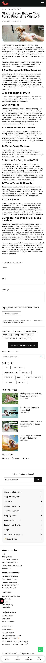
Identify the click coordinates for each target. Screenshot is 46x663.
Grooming (26, 372)
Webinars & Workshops (10, 576)
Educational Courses (9, 579)
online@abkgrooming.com (11, 635)
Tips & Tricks (9, 382)
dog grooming (30, 331)
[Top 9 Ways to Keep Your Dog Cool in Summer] (10, 443)
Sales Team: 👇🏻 (7, 630)
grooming (7, 335)
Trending (21, 382)
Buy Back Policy (7, 605)
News (19, 377)
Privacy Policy (7, 557)
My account (6, 568)
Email (4, 278)
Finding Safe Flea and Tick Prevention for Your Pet (30, 395)
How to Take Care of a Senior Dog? (29, 409)
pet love (22, 338)
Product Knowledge (33, 377)
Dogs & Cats (18, 368)
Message (5, 289)
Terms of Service (14, 322)
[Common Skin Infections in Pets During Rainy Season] (10, 426)
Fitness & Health (13, 9)
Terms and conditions (10, 560)
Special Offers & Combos (11, 596)
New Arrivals (6, 599)
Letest (22, 335)
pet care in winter (10, 338)
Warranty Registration (10, 582)
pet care (30, 335)
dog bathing (18, 331)
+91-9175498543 (8, 633)
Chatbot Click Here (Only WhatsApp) (15, 641)
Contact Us (6, 619)
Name (4, 268)
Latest (15, 335)
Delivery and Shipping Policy (12, 565)
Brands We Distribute (9, 588)
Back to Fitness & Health (24, 345)
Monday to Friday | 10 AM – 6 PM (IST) (15, 644)
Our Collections (7, 616)
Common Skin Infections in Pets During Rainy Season (31, 423)
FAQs (3, 554)
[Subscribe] (38, 479)
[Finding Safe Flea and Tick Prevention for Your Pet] (10, 398)
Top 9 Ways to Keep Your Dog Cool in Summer (30, 437)
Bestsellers (5, 602)
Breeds (6, 368)
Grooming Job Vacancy (10, 585)
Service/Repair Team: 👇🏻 (10, 638)
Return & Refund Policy (10, 562)
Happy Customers (8, 621)
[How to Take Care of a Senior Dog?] (10, 412)
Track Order (6, 608)
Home (4, 9)
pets (29, 338)
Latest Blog (8, 377)
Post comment (11, 314)
